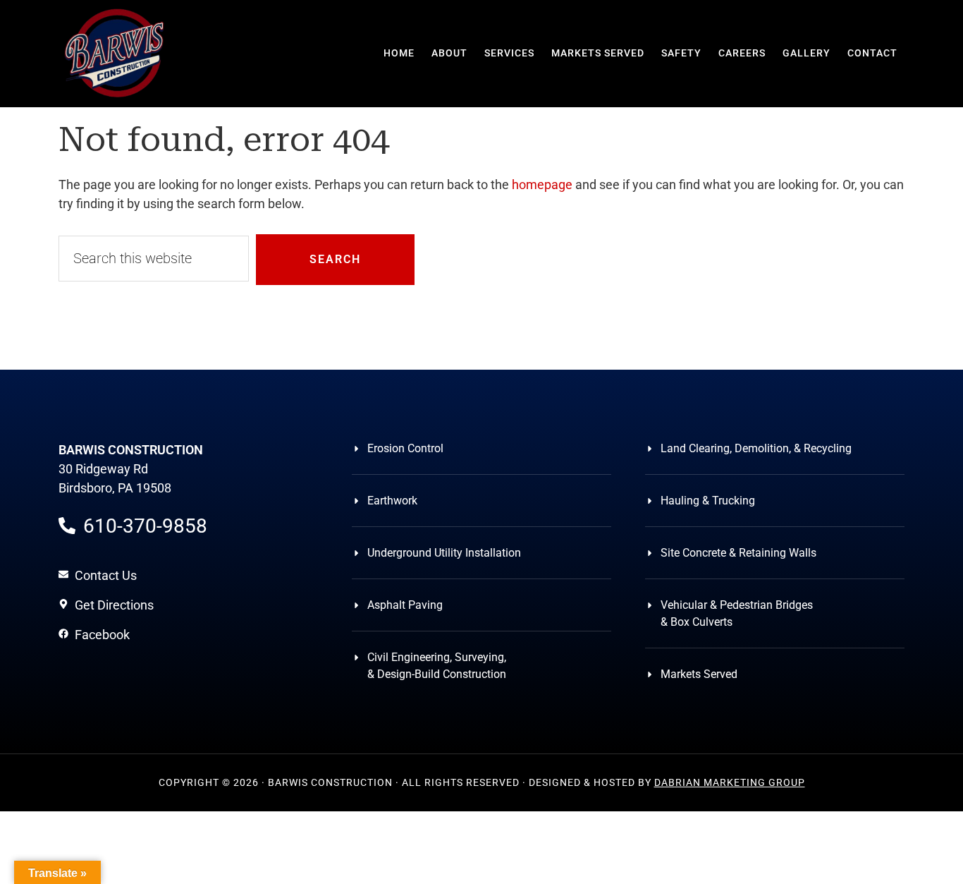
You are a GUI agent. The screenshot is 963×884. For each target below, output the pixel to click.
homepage (542, 184)
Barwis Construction (115, 53)
